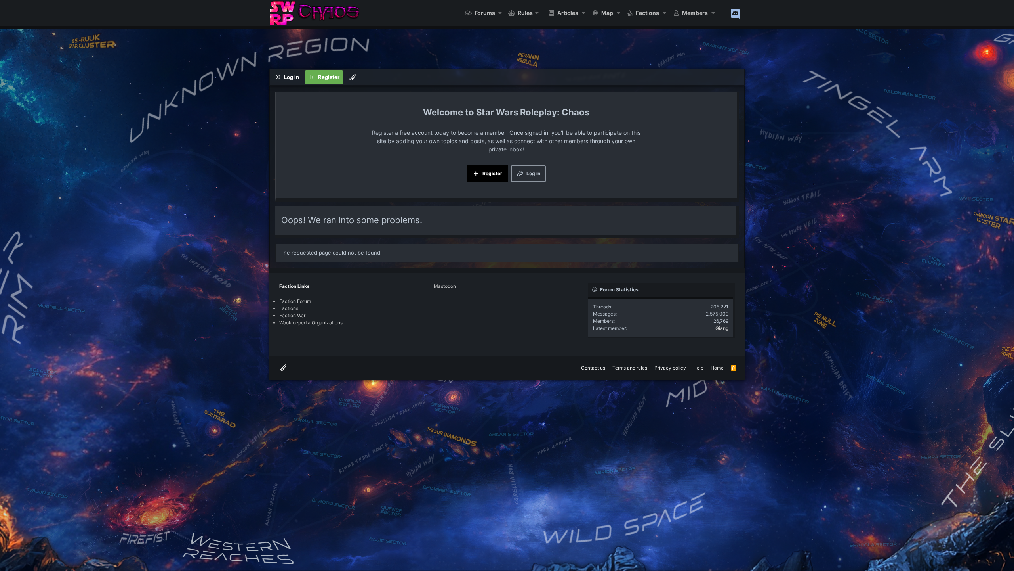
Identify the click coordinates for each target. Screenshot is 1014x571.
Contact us (593, 368)
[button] (500, 13)
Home (717, 368)
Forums (485, 13)
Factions (647, 13)
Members (695, 13)
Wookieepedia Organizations (311, 323)
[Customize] (352, 77)
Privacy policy (670, 368)
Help (698, 368)
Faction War (292, 315)
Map (607, 13)
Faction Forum (295, 301)
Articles (567, 13)
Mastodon (445, 286)
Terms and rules (629, 368)
